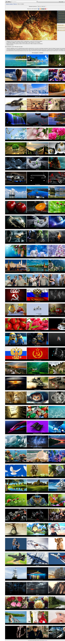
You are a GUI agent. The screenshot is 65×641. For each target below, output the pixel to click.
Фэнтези (15, 4)
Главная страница (9, 4)
